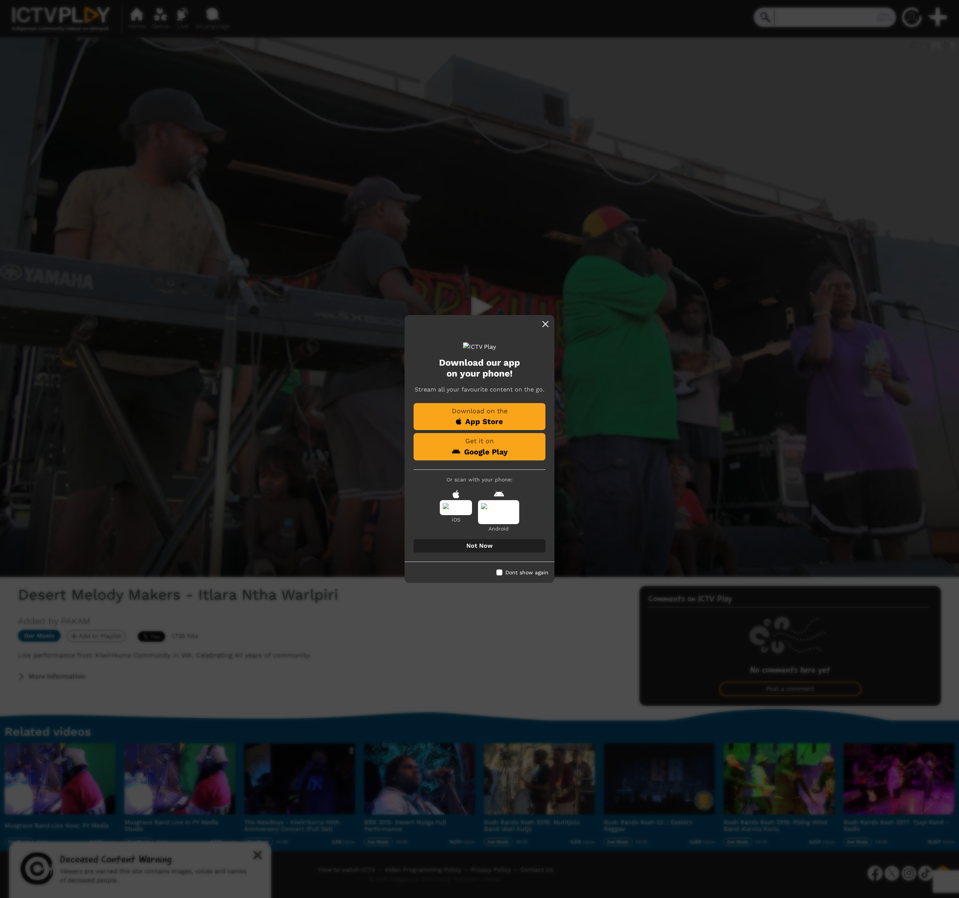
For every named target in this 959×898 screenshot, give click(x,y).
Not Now (479, 545)
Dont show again (526, 572)
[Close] (545, 324)
